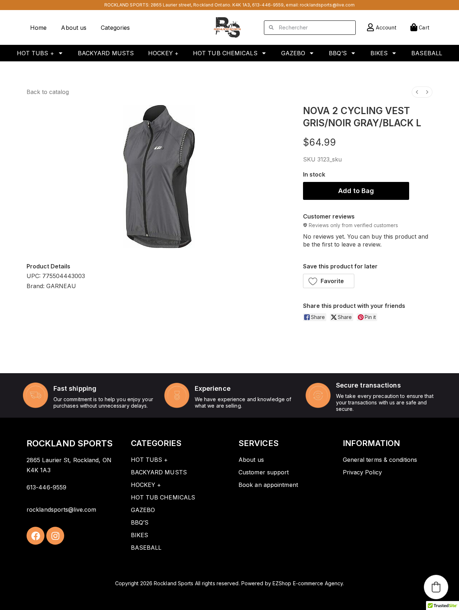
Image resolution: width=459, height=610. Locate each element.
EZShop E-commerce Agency (308, 583)
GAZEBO (293, 53)
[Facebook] (35, 536)
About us (73, 27)
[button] (329, 281)
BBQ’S (338, 53)
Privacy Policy (362, 472)
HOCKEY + (163, 53)
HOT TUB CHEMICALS (225, 53)
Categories (115, 27)
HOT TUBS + (35, 53)
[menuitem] (417, 92)
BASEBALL (426, 53)
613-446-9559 (268, 5)
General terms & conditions (380, 459)
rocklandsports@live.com (327, 5)
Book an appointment (268, 484)
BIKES (379, 53)
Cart (424, 27)
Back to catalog (48, 91)
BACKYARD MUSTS (106, 53)
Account (386, 27)
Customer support (263, 472)
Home (38, 27)
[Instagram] (55, 536)
